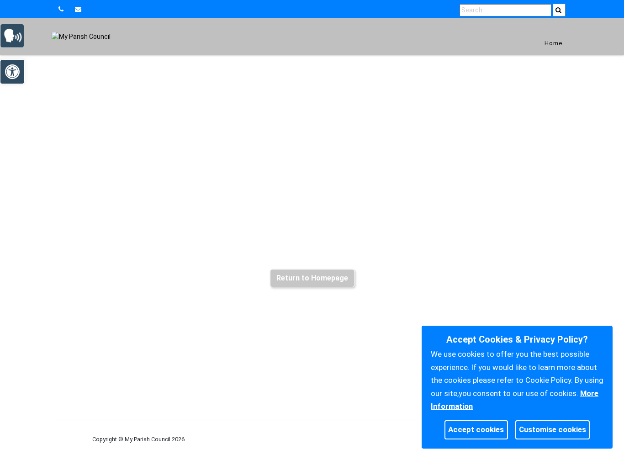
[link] (79, 9)
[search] (559, 10)
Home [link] (553, 43)
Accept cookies (476, 429)
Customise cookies (552, 429)
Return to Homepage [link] (312, 278)
